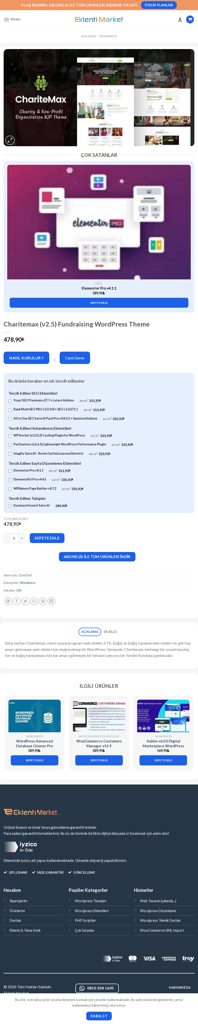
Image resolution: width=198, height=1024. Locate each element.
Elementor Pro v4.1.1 (99, 288)
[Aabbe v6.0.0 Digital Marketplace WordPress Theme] (163, 716)
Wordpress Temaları (90, 901)
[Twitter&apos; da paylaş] (25, 601)
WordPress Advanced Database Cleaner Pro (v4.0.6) (34, 746)
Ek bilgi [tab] (110, 632)
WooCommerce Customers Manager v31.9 (99, 743)
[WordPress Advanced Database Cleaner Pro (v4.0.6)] (34, 716)
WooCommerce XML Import (162, 930)
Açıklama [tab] (89, 632)
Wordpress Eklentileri (92, 911)
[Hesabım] (180, 19)
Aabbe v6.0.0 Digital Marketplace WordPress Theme (163, 746)
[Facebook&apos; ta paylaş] (17, 601)
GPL (19, 590)
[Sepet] (190, 19)
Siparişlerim (18, 901)
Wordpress (108, 36)
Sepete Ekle (47, 538)
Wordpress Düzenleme (158, 911)
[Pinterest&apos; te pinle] (43, 601)
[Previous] (11, 229)
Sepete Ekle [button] (99, 302)
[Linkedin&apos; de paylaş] (52, 601)
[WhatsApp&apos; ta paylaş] (8, 601)
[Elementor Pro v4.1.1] (99, 222)
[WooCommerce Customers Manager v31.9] (99, 716)
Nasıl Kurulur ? (26, 358)
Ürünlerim (17, 911)
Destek (15, 920)
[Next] (187, 229)
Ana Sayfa (88, 36)
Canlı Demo (75, 358)
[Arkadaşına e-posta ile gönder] (34, 601)
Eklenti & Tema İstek (25, 930)
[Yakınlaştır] (10, 140)
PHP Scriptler (85, 920)
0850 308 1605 (100, 988)
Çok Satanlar (84, 930)
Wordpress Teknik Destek (160, 920)
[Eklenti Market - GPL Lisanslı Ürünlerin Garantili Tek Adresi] (99, 19)
